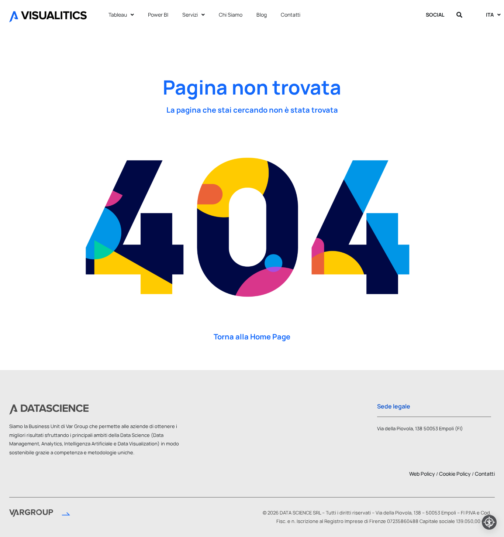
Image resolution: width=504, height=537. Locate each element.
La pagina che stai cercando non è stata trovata (252, 110)
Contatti (290, 14)
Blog (261, 14)
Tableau (117, 14)
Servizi (190, 14)
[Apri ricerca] (459, 14)
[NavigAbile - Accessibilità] (489, 522)
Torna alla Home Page (252, 337)
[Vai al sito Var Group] (39, 514)
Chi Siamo (230, 14)
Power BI (158, 14)
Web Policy (422, 473)
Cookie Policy (455, 473)
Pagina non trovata (252, 87)
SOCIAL (435, 14)
